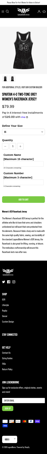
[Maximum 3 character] (18, 175)
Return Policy (7, 369)
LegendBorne (12, 447)
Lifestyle (5, 305)
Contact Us (6, 352)
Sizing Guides (7, 358)
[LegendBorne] (23, 11)
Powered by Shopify (23, 447)
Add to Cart (23, 199)
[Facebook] (8, 281)
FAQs (4, 363)
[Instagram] (13, 281)
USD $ (7, 439)
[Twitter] (3, 281)
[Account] (38, 11)
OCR (3, 299)
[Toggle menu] (3, 11)
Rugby (4, 310)
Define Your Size (12, 125)
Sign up (8, 408)
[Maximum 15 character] (19, 157)
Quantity (7, 140)
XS (5, 131)
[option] (23, 50)
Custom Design (8, 321)
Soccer (4, 316)
